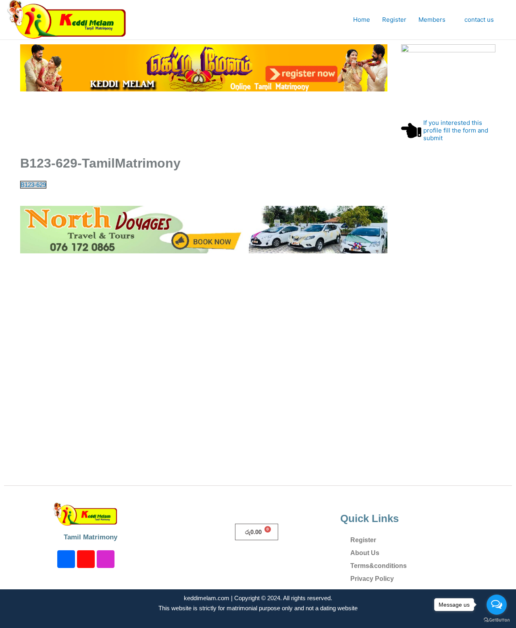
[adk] (203, 229)
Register (394, 19)
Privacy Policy (372, 578)
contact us (479, 19)
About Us (364, 552)
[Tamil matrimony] (203, 67)
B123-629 (33, 184)
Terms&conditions (378, 565)
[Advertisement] (187, 126)
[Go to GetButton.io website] (497, 620)
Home (361, 19)
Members (431, 19)
